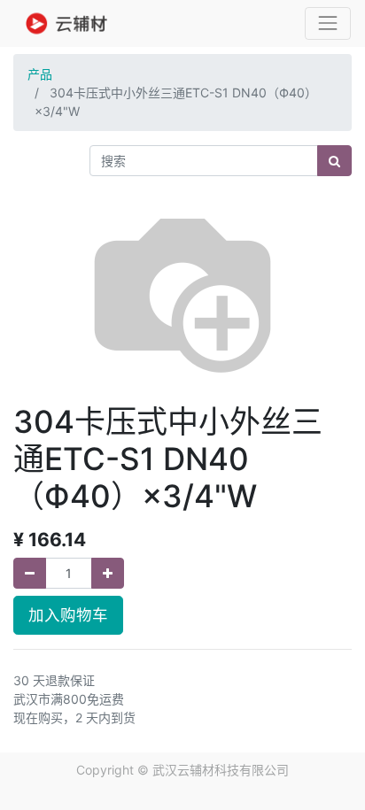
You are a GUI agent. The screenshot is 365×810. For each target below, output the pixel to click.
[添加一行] (107, 573)
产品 (39, 73)
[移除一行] (29, 573)
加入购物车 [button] (68, 615)
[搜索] (334, 160)
